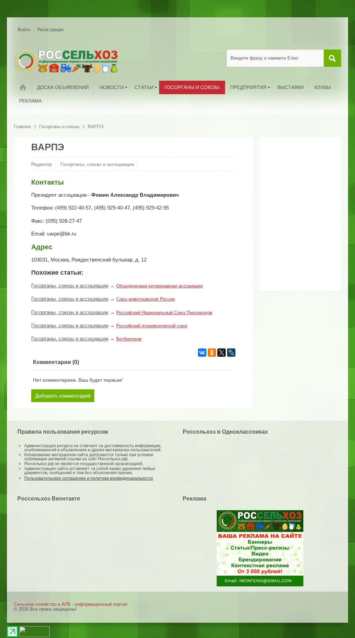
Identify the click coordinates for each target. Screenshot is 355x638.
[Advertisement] (306, 217)
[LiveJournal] (231, 352)
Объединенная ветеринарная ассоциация (159, 286)
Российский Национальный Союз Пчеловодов (164, 312)
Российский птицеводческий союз (151, 325)
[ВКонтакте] (202, 352)
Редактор (41, 164)
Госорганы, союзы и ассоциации (97, 164)
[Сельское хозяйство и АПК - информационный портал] (66, 61)
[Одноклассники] (212, 352)
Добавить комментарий (62, 396)
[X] (221, 352)
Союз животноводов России (145, 299)
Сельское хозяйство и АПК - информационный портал (71, 604)
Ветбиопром (128, 339)
